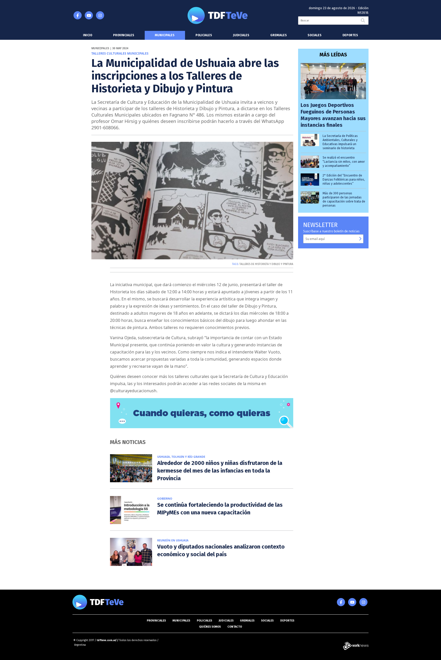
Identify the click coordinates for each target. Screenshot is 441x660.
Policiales (203, 35)
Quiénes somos (210, 626)
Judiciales (241, 35)
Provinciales (123, 35)
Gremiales (278, 35)
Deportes (350, 35)
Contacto (234, 626)
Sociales (315, 35)
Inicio (87, 35)
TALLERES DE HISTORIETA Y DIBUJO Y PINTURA (266, 264)
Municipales (165, 35)
